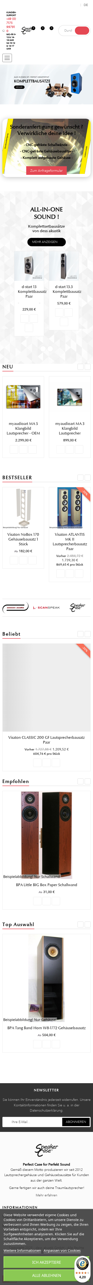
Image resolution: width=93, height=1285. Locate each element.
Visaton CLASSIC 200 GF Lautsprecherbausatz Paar (46, 740)
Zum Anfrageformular (46, 170)
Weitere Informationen (22, 1250)
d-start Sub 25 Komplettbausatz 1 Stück (67, 294)
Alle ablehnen (46, 1275)
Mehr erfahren (46, 1195)
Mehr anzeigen (44, 242)
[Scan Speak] (15, 607)
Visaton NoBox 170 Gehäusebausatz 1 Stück (23, 539)
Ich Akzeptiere (46, 1262)
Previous (43, 349)
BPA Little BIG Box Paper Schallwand (46, 885)
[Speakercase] (46, 607)
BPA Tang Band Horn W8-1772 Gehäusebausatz (46, 1028)
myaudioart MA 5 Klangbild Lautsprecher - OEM (23, 428)
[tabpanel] (46, 84)
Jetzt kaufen (19, 87)
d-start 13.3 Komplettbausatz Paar (32, 291)
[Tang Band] (77, 607)
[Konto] (76, 4)
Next (50, 349)
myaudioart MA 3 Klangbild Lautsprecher (69, 428)
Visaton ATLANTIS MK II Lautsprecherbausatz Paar (70, 541)
